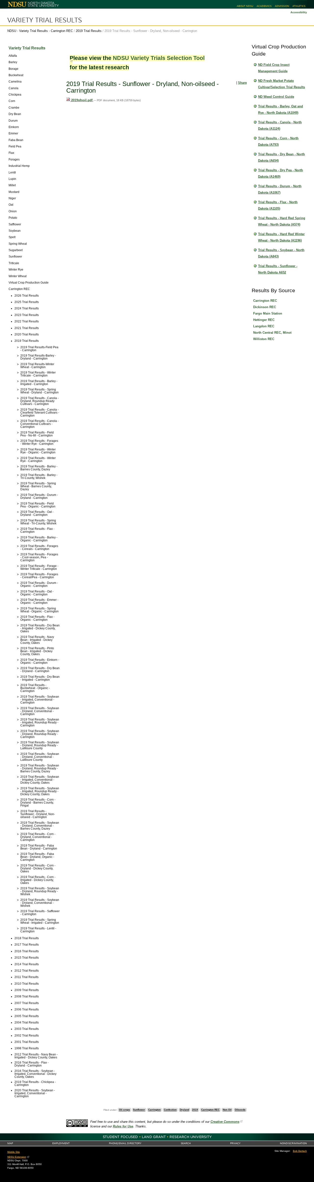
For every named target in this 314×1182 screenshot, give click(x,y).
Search (186, 1143)
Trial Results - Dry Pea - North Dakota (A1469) (280, 173)
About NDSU (245, 6)
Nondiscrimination (293, 1143)
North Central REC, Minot (272, 332)
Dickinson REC (264, 307)
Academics (264, 6)
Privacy (235, 1143)
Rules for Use (123, 1126)
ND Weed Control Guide (276, 97)
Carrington (154, 1110)
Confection (170, 1110)
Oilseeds (240, 1110)
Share (242, 83)
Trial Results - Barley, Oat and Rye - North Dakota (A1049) (280, 109)
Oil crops (124, 1110)
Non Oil (227, 1110)
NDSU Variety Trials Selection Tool (159, 58)
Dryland (184, 1110)
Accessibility (298, 12)
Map (10, 1143)
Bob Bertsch (300, 1151)
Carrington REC (62, 31)
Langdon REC (263, 326)
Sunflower (139, 1110)
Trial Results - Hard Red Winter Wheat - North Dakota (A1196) (281, 237)
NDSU (11, 31)
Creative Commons (224, 1122)
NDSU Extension (16, 1156)
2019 (195, 1110)
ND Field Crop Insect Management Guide (273, 68)
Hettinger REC (264, 320)
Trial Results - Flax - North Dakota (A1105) (278, 205)
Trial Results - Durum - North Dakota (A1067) (279, 189)
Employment (61, 1143)
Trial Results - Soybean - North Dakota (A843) (281, 253)
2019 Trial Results (89, 31)
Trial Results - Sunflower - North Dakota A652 (277, 269)
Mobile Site (13, 1152)
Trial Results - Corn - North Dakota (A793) (278, 141)
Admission (282, 6)
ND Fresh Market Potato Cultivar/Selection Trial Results (281, 84)
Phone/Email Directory (125, 1143)
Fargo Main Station (267, 313)
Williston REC (263, 339)
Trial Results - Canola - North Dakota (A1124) (280, 125)
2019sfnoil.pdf (81, 100)
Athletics (298, 6)
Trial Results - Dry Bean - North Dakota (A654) (281, 157)
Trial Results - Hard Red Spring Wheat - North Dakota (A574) (281, 221)
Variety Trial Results (44, 20)
